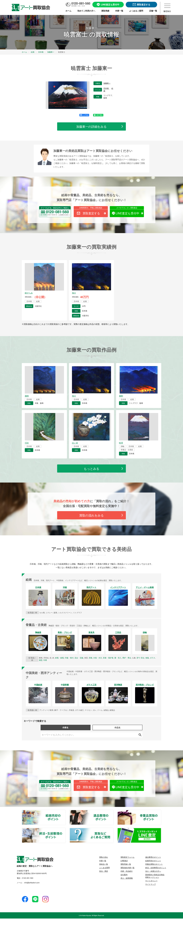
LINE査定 (124, 860)
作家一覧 (102, 860)
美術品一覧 (103, 864)
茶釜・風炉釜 (108, 657)
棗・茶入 (117, 657)
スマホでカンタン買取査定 (126, 207)
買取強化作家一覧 (127, 867)
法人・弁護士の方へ (153, 871)
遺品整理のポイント (153, 857)
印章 (45, 660)
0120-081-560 (27, 878)
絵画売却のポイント (65, 811)
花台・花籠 (79, 657)
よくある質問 (104, 867)
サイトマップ (150, 884)
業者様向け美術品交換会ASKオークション (154, 875)
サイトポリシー (151, 880)
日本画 (106, 88)
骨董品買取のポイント (154, 864)
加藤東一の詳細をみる (91, 126)
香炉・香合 (126, 657)
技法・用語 (103, 871)
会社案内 (124, 874)
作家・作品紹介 (127, 871)
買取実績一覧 (126, 864)
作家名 (65, 727)
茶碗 (90, 657)
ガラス (152, 657)
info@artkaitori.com (32, 882)
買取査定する (91, 213)
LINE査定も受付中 (127, 213)
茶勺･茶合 (140, 657)
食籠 (147, 657)
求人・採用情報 (127, 878)
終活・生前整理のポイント (65, 829)
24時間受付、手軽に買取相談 (90, 207)
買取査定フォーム (127, 857)
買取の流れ (103, 857)
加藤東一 (106, 83)
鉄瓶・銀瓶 (59, 657)
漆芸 (40, 660)
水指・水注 (97, 657)
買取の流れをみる (91, 515)
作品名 (118, 727)
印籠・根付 (69, 657)
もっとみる (91, 468)
